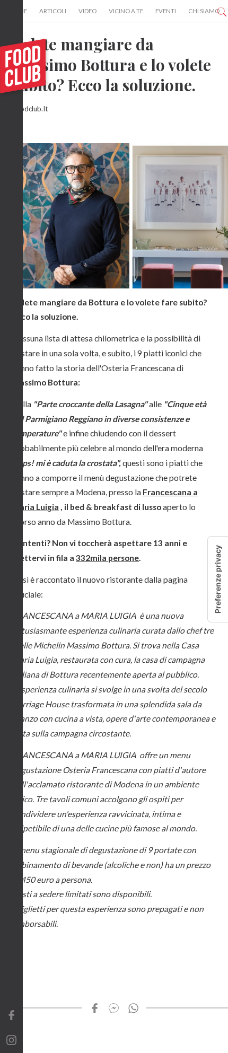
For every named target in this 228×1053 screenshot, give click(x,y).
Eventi (165, 10)
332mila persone (107, 558)
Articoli (52, 10)
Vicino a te (126, 10)
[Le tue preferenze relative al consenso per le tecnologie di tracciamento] (218, 579)
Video (87, 10)
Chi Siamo (204, 10)
